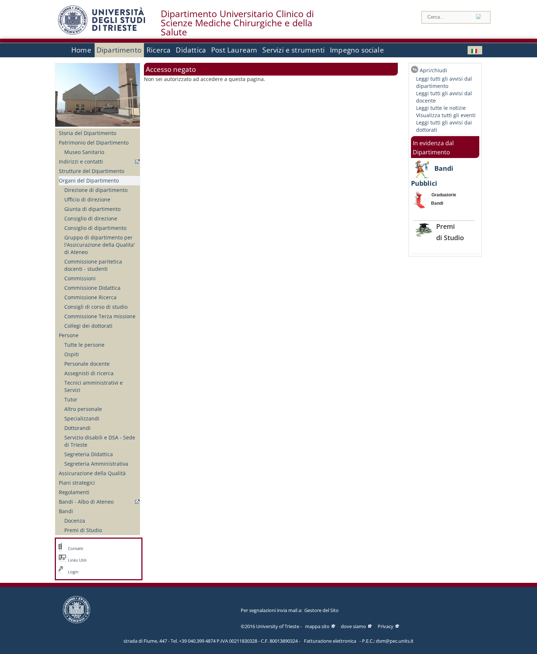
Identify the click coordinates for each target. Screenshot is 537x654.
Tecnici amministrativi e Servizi (93, 386)
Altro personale (83, 408)
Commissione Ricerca (90, 297)
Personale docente (87, 363)
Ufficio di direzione (87, 199)
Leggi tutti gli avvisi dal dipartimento (444, 82)
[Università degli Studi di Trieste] (101, 32)
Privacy (385, 626)
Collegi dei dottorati (88, 325)
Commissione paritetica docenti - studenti (93, 265)
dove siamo (353, 626)
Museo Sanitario (84, 152)
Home (81, 50)
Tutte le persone (84, 344)
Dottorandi (77, 427)
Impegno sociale (357, 50)
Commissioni (80, 278)
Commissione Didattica (92, 287)
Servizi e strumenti (293, 50)
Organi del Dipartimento (89, 180)
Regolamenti (74, 492)
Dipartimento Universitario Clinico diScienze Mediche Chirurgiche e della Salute (237, 23)
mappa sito (317, 626)
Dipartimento (118, 50)
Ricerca (158, 50)
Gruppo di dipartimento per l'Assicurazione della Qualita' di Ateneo (99, 244)
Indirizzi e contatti (81, 161)
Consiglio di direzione (90, 218)
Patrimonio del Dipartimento (94, 142)
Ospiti (71, 354)
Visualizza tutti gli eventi (446, 115)
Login (73, 571)
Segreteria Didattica (88, 454)
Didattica (191, 50)
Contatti (75, 548)
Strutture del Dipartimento (91, 171)
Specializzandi (81, 418)
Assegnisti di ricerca (89, 373)
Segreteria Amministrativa (96, 463)
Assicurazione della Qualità (92, 473)
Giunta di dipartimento (92, 208)
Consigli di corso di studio (95, 306)
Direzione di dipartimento (95, 189)
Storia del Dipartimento (87, 133)
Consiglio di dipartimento (95, 227)
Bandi (66, 511)
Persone (69, 335)
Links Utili (77, 560)
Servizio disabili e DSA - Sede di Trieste (99, 441)
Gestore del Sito (321, 610)
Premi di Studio (83, 530)
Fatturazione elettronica (330, 641)
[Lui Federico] (475, 50)
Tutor (70, 399)
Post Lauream (234, 50)
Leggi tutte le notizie (441, 107)
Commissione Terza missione (100, 316)
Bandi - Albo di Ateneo (86, 501)
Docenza (74, 520)
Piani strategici (77, 482)
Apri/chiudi (433, 70)
